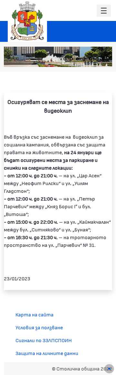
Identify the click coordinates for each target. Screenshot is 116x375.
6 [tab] (97, 59)
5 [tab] (90, 59)
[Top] (109, 368)
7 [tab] (103, 59)
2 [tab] (71, 59)
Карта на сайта (34, 314)
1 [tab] (64, 59)
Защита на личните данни (46, 353)
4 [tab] (84, 59)
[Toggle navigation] (104, 11)
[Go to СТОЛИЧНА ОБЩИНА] (27, 21)
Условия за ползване (39, 327)
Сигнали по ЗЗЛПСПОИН (43, 340)
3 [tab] (77, 59)
